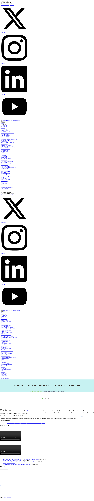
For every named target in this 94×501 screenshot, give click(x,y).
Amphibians (4, 183)
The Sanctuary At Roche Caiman (8, 167)
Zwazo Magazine (5, 188)
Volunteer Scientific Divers (7, 161)
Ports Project (4, 141)
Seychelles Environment (6, 174)
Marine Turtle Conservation (7, 137)
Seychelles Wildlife (5, 173)
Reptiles (3, 182)
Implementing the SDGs (6, 154)
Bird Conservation (5, 136)
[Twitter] (3, 426)
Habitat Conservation (6, 131)
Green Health (4, 155)
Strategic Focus (4, 130)
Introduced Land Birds (6, 179)
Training (3, 152)
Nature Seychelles (7, 497)
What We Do (4, 129)
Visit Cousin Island (5, 166)
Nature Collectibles (5, 149)
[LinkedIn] (9, 426)
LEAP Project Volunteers (6, 163)
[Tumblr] (7, 426)
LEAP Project (4, 144)
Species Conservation (6, 135)
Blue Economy (4, 156)
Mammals (3, 184)
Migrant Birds (4, 181)
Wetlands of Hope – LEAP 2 (7, 142)
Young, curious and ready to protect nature (12, 460)
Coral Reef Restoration (6, 140)
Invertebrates (4, 186)
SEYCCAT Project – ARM (7, 146)
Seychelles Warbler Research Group (9, 139)
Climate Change (4, 151)
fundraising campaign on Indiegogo (33, 410)
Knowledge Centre (5, 171)
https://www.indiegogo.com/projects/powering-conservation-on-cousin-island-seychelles (26, 423)
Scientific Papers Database (7, 187)
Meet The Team (4, 126)
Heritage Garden (5, 168)
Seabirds (3, 177)
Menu (3, 121)
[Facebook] (0, 426)
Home (2, 123)
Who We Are (4, 125)
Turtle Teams (4, 160)
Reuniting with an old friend (9, 463)
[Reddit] (11, 426)
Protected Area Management (7, 133)
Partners (3, 128)
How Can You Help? (6, 158)
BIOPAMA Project (5, 150)
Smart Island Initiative (6, 145)
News (2, 170)
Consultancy (4, 162)
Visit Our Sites (4, 165)
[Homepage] (10, 120)
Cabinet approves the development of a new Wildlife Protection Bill (17, 464)
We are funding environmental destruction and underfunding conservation (19, 461)
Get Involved (4, 157)
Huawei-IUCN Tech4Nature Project (9, 147)
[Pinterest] (5, 426)
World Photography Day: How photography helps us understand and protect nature (21, 459)
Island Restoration (5, 134)
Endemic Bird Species (6, 176)
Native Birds (4, 178)
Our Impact (3, 172)
